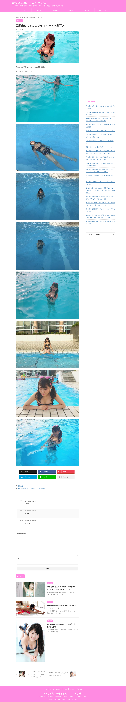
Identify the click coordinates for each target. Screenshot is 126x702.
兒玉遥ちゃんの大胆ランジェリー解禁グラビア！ (99, 177)
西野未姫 (20, 486)
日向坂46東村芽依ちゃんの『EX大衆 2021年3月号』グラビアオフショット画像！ (100, 171)
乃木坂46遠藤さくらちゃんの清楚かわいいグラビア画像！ (100, 126)
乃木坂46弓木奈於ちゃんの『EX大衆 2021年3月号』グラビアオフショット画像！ (100, 198)
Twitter (86, 10)
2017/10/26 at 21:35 (30, 520)
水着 (19, 488)
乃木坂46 (55, 10)
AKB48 (39, 10)
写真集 (71, 10)
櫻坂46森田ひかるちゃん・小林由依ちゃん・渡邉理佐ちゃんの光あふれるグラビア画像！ (100, 152)
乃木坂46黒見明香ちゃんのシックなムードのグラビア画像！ (100, 113)
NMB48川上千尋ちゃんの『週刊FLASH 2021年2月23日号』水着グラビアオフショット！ (100, 216)
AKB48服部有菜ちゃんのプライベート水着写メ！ (99, 142)
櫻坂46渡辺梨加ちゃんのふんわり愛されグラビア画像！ (100, 183)
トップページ (23, 10)
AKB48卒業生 (41, 488)
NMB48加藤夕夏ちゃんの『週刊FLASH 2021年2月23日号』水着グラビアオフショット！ (100, 204)
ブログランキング (102, 10)
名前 (18, 559)
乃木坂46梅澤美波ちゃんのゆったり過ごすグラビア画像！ (100, 107)
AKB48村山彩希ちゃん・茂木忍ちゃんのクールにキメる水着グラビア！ (100, 136)
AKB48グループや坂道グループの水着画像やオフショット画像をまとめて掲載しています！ (63, 696)
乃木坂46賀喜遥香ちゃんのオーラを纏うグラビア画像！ (100, 210)
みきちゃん (33, 488)
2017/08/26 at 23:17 (30, 501)
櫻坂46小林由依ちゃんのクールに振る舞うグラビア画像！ (100, 222)
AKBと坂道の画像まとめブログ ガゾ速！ (30, 3)
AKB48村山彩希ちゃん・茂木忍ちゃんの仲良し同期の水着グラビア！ (100, 164)
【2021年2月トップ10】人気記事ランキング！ (100, 131)
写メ (28, 488)
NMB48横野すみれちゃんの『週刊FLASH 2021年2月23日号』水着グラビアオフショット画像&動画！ (100, 190)
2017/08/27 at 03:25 (30, 511)
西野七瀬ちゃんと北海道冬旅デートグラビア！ (100, 147)
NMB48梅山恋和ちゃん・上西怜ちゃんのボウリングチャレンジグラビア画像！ (100, 120)
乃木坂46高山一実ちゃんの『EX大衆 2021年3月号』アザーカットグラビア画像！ (100, 158)
